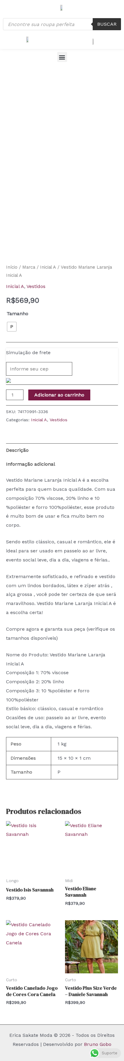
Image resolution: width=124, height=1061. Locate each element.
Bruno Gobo (97, 1044)
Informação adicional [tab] (30, 464)
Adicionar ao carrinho (59, 395)
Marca (28, 267)
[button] (62, 57)
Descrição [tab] (17, 450)
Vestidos (35, 286)
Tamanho (17, 313)
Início (11, 267)
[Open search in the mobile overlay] (62, 24)
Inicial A (48, 267)
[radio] (11, 326)
